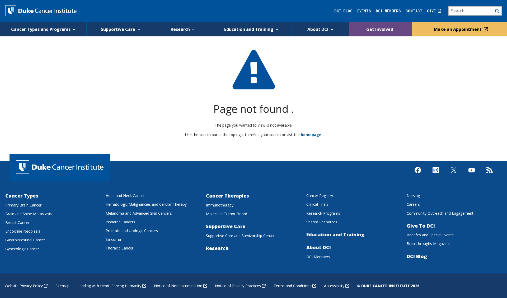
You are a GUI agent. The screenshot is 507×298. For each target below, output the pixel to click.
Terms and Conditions (292, 285)
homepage (311, 134)
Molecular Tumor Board (226, 213)
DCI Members (388, 10)
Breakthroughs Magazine (428, 243)
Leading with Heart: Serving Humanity (109, 285)
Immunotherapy (219, 205)
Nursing (413, 195)
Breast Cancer (17, 222)
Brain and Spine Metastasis (28, 213)
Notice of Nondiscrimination (178, 285)
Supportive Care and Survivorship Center (240, 235)
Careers (413, 204)
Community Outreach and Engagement (440, 213)
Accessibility (334, 285)
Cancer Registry (319, 195)
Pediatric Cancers (120, 221)
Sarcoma (113, 239)
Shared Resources (321, 221)
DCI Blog (343, 10)
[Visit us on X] (453, 174)
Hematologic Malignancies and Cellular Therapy (146, 204)
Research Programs (323, 213)
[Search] (475, 11)
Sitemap (62, 285)
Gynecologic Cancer (22, 248)
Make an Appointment (458, 29)
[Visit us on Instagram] (436, 174)
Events (364, 10)
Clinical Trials (317, 204)
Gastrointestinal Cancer (25, 239)
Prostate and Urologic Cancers (132, 230)
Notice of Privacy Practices (238, 285)
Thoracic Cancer (119, 248)
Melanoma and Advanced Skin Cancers (139, 213)
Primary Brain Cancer (23, 205)
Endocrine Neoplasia (22, 231)
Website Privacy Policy (24, 285)
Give (432, 10)
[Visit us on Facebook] (418, 174)
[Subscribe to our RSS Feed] (489, 174)
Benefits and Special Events (430, 234)
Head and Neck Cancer (125, 195)
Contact (414, 10)
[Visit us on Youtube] (471, 174)
